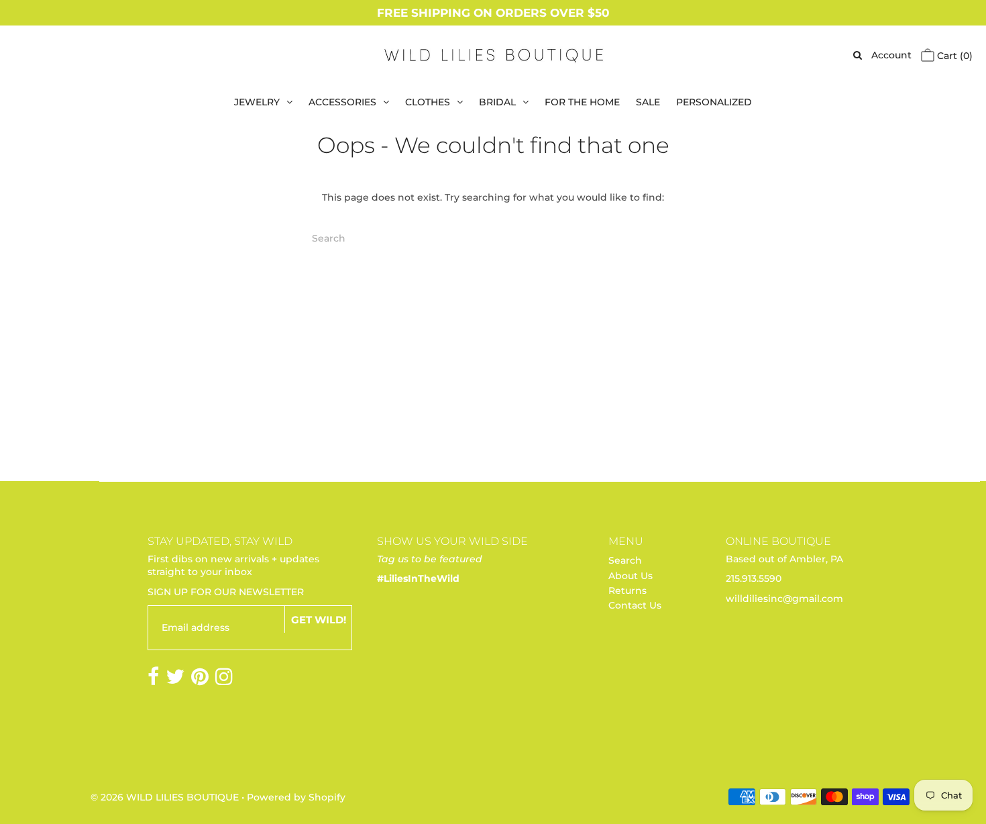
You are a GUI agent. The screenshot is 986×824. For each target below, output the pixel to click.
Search (625, 560)
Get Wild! (318, 619)
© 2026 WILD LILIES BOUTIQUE (165, 797)
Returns (627, 590)
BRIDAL (497, 102)
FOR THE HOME (582, 102)
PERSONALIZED (714, 102)
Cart (953, 56)
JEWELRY (257, 102)
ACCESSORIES (342, 102)
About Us (630, 576)
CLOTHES (427, 102)
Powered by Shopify (296, 797)
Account (891, 55)
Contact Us (634, 605)
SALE (648, 102)
